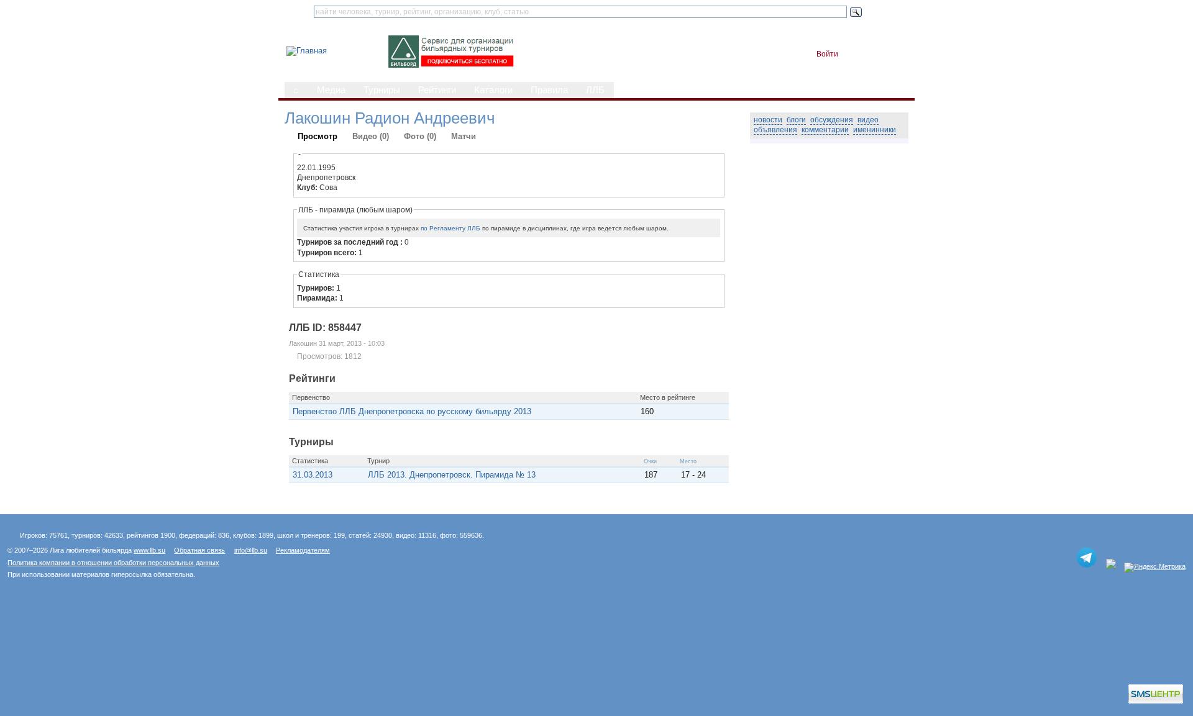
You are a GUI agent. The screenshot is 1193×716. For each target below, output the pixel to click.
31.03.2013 (312, 474)
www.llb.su (149, 550)
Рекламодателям (303, 550)
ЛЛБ (595, 90)
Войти (827, 54)
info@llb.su (250, 550)
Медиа (331, 90)
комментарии (825, 129)
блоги (796, 120)
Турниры (381, 90)
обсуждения (831, 120)
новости (768, 120)
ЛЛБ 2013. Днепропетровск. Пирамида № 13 (452, 474)
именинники (874, 129)
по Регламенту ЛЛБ (450, 228)
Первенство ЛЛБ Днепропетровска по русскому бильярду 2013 (412, 411)
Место (688, 461)
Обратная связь (199, 550)
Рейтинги (437, 90)
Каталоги (493, 90)
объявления (775, 129)
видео (868, 120)
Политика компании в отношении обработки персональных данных (113, 562)
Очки (650, 461)
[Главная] (306, 50)
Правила (549, 90)
